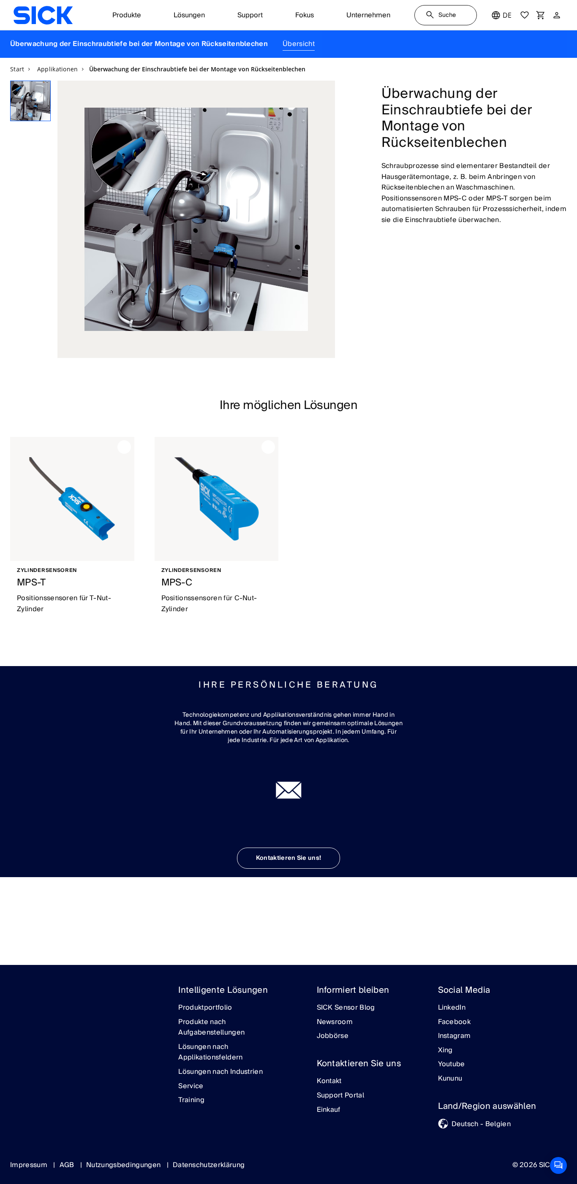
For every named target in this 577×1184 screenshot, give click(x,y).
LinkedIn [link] (452, 1007)
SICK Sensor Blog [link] (346, 1007)
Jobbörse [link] (333, 1036)
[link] (43, 15)
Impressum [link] (29, 1165)
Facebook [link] (454, 1022)
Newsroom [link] (335, 1022)
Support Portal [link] (340, 1095)
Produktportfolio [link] (205, 1007)
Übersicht (299, 44)
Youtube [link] (451, 1064)
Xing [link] (445, 1050)
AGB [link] (68, 1165)
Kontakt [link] (329, 1081)
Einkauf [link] (328, 1110)
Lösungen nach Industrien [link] (220, 1072)
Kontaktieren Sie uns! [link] (288, 858)
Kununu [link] (450, 1078)
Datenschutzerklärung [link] (209, 1165)
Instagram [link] (454, 1036)
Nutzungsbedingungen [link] (124, 1165)
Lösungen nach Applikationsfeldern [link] (210, 1052)
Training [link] (191, 1100)
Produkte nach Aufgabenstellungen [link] (211, 1027)
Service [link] (190, 1086)
